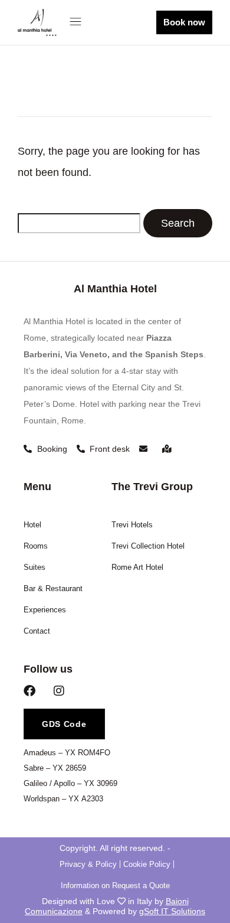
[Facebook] (29, 691)
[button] (78, 22)
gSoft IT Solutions (172, 911)
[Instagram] (59, 691)
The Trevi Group (152, 487)
